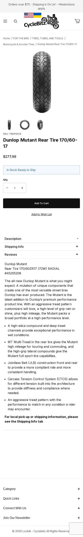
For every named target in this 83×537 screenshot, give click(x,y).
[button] (9, 124)
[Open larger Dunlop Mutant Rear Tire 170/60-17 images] (41, 82)
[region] (41, 124)
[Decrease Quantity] (7, 188)
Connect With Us (14, 508)
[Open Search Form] (15, 21)
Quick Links (11, 498)
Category (9, 488)
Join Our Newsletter (16, 517)
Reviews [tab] (11, 254)
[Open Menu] (5, 21)
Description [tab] (13, 239)
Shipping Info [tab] (14, 247)
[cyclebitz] (41, 21)
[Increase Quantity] (22, 188)
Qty (5, 179)
